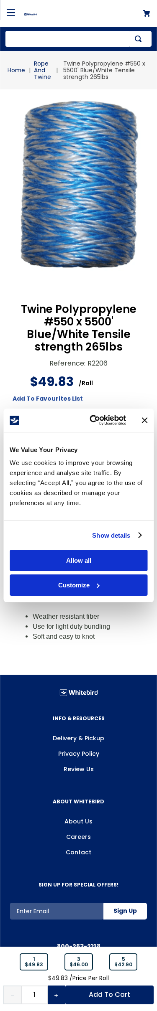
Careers (78, 837)
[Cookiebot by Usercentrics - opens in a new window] (93, 420)
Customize (74, 585)
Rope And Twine (42, 70)
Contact (78, 852)
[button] (34, 962)
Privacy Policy (78, 753)
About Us (78, 821)
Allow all (78, 560)
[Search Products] (140, 39)
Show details (111, 535)
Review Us (79, 769)
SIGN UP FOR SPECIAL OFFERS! (78, 884)
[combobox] (78, 39)
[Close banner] (144, 420)
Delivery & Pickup (78, 738)
